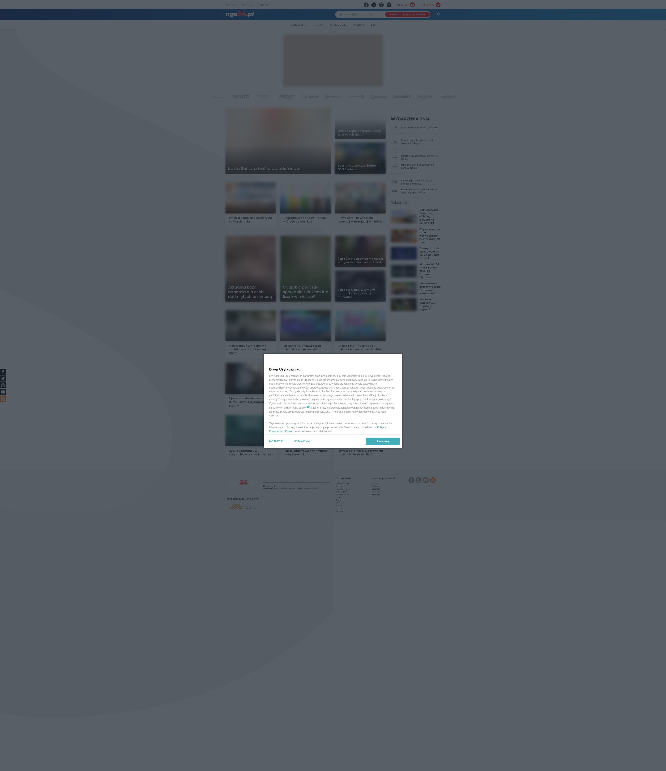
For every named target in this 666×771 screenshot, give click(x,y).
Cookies (289, 431)
